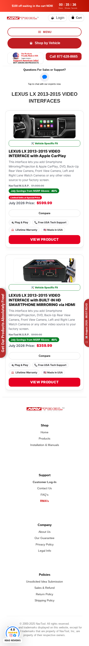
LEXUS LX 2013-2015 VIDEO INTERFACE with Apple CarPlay (37, 153)
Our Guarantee (44, 538)
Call (64, 56)
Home (44, 432)
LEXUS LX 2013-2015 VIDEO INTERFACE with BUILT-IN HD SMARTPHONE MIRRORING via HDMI (42, 300)
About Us (44, 531)
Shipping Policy (44, 600)
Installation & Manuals (44, 445)
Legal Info (44, 550)
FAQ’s (44, 494)
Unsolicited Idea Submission (44, 581)
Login (60, 17)
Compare (44, 213)
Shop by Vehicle (47, 43)
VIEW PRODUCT (44, 239)
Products (44, 438)
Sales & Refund (44, 587)
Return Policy (44, 594)
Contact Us (44, 488)
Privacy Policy (45, 544)
